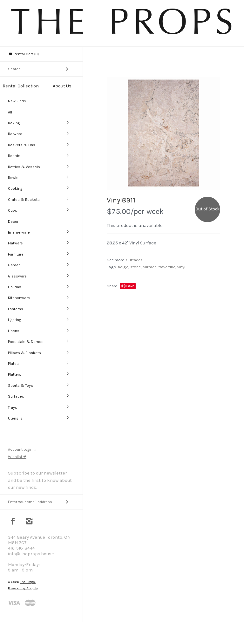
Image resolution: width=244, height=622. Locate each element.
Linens (13, 331)
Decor (13, 221)
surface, (150, 266)
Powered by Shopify (23, 588)
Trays (12, 407)
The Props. (28, 582)
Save (130, 286)
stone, (136, 266)
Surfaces (16, 396)
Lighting (14, 320)
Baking (14, 123)
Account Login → (22, 449)
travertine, (167, 266)
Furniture (16, 254)
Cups (12, 210)
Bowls (13, 177)
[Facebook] (13, 521)
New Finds (17, 101)
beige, (123, 266)
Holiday (14, 287)
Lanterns (15, 309)
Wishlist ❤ (17, 457)
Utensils (15, 418)
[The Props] (122, 34)
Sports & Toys (20, 385)
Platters (14, 374)
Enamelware (19, 232)
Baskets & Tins (21, 145)
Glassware (17, 276)
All (10, 112)
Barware (15, 134)
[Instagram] (29, 521)
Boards (14, 156)
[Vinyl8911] (163, 133)
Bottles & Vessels (24, 167)
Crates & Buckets (24, 199)
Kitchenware (19, 298)
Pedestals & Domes (26, 341)
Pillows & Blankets (24, 353)
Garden (14, 265)
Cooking (15, 188)
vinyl (181, 266)
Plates (13, 363)
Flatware (15, 243)
